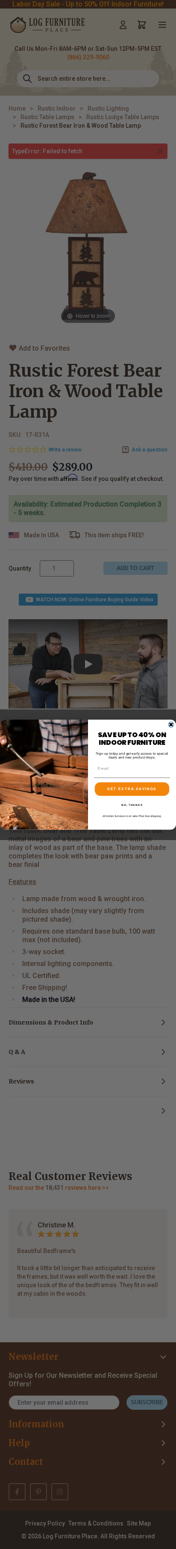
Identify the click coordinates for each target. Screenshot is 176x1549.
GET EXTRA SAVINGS (132, 789)
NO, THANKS (132, 804)
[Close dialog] (171, 724)
